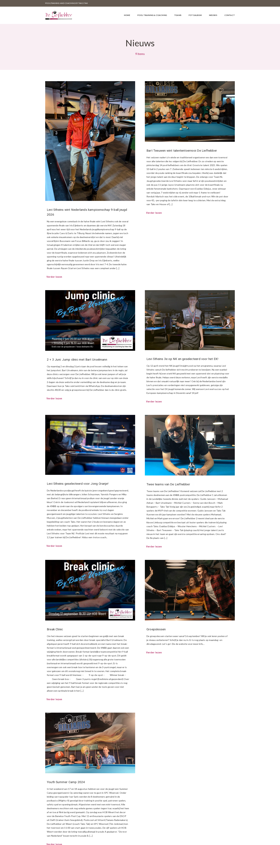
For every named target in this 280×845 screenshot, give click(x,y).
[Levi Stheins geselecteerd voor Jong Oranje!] (90, 445)
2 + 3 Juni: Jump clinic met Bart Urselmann (77, 359)
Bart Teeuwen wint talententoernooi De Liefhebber (181, 150)
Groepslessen (156, 629)
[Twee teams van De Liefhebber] (190, 445)
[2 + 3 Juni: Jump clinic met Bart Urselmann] (90, 320)
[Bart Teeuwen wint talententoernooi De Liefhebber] (190, 111)
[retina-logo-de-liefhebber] (58, 12)
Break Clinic (55, 629)
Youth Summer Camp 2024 (66, 782)
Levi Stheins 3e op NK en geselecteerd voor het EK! (182, 359)
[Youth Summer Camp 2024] (90, 743)
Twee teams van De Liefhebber (168, 484)
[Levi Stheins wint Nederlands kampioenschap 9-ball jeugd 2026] (90, 141)
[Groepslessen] (190, 590)
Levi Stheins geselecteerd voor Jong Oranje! (77, 484)
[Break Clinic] (90, 590)
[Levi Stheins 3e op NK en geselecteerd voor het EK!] (190, 320)
